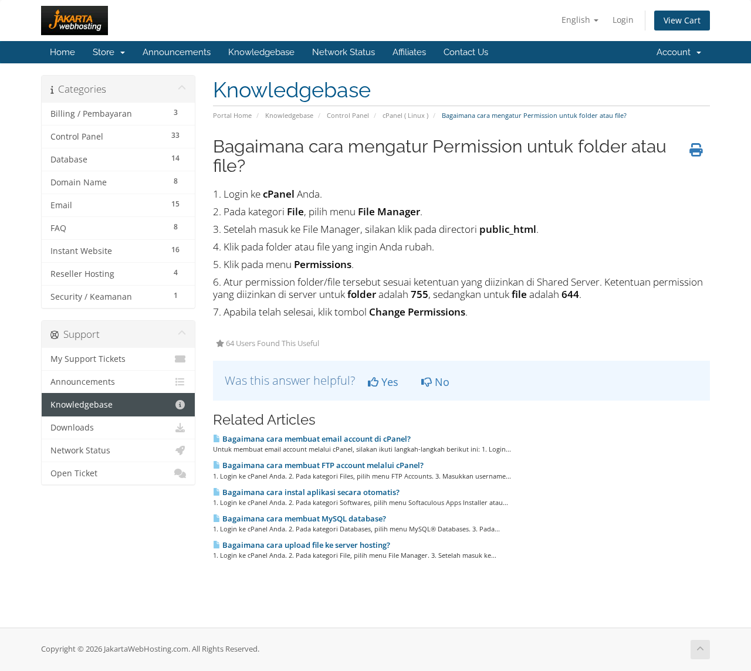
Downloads (72, 427)
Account (676, 52)
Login (623, 19)
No (440, 382)
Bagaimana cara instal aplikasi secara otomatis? (310, 492)
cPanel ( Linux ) (405, 115)
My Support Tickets (88, 359)
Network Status (343, 52)
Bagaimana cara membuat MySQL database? (303, 518)
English (577, 19)
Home (62, 52)
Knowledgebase (261, 52)
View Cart (682, 20)
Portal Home (232, 115)
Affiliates (409, 52)
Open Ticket (73, 473)
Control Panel (348, 115)
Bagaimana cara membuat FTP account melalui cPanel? (322, 465)
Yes (388, 382)
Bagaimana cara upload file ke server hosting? (305, 545)
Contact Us (466, 52)
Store (106, 52)
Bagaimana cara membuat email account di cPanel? (316, 438)
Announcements (177, 52)
